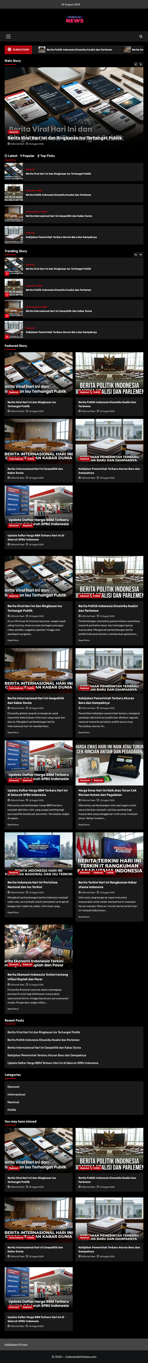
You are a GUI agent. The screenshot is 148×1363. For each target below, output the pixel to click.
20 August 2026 (36, 478)
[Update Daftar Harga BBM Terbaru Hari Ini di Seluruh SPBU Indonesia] (14, 330)
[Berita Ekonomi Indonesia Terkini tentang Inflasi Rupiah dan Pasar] (39, 947)
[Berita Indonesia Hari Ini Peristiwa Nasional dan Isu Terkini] (39, 854)
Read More (13, 640)
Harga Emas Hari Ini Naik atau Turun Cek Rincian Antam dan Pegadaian (107, 792)
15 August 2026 (107, 800)
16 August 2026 (36, 544)
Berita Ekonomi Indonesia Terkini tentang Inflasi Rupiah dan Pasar (38, 977)
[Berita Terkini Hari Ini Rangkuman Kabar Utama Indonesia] (110, 854)
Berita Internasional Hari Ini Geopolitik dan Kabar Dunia (59, 290)
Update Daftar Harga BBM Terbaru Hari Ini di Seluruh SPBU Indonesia (66, 332)
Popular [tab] (28, 155)
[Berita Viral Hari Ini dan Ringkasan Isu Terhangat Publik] (14, 171)
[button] (8, 36)
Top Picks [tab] (47, 155)
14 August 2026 (36, 892)
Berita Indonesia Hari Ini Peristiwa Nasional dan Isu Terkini (32, 884)
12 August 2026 (36, 984)
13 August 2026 (107, 892)
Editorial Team (17, 144)
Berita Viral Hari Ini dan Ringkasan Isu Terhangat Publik (58, 174)
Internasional (33, 286)
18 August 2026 (107, 478)
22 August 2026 (36, 144)
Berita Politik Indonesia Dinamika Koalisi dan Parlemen (64, 138)
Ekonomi (30, 328)
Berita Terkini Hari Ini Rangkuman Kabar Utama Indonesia (107, 884)
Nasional (13, 132)
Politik (25, 132)
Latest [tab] (12, 155)
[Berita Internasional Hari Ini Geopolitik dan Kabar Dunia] (14, 288)
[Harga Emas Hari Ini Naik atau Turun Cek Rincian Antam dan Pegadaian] (110, 762)
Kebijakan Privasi (16, 1344)
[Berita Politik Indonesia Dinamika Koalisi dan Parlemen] (14, 267)
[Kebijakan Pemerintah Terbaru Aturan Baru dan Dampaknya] (14, 309)
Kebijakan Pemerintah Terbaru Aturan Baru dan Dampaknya (61, 311)
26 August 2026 (36, 411)
